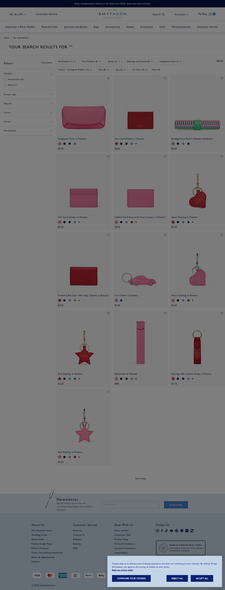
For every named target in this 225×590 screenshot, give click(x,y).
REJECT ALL (177, 578)
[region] (164, 571)
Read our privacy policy (122, 570)
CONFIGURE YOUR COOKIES (131, 578)
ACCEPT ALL (202, 578)
